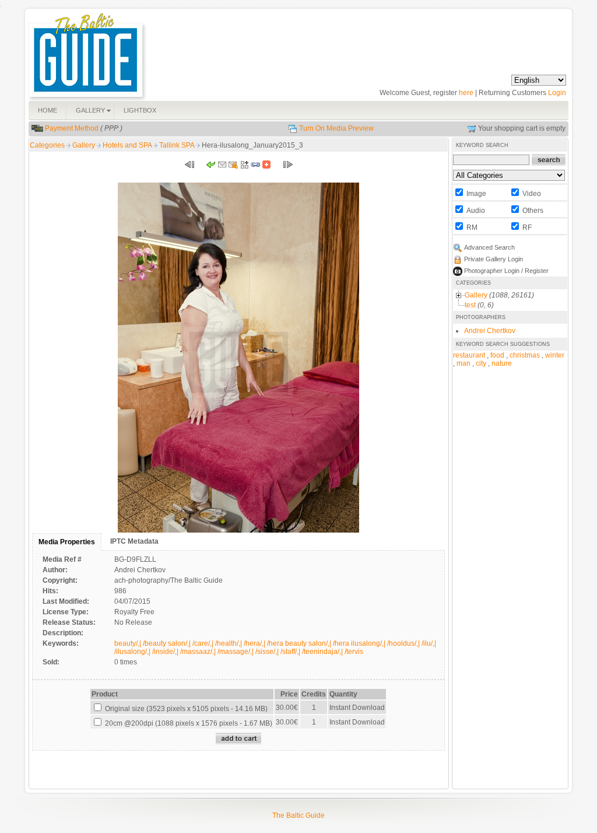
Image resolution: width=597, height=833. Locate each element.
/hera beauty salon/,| (299, 643)
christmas (525, 355)
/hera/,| (254, 643)
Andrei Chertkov (489, 331)
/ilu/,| (429, 643)
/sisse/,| (267, 652)
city (481, 363)
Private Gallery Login (493, 259)
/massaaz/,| (198, 652)
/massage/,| (235, 652)
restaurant (469, 355)
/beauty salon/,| (167, 643)
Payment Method (72, 128)
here (466, 93)
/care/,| (202, 643)
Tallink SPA (177, 145)
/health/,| (228, 643)
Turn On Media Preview (336, 128)
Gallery (84, 145)
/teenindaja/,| (322, 652)
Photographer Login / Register (506, 270)
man (463, 363)
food (497, 355)
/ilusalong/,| (132, 652)
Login (557, 93)
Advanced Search (489, 247)
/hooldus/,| (403, 643)
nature (501, 363)
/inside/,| (165, 652)
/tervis (354, 652)
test (470, 305)
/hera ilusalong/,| (359, 643)
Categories (47, 145)
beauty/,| (127, 643)
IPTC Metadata (134, 541)
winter (554, 355)
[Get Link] (255, 167)
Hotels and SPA (128, 145)
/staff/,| (290, 652)
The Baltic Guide (298, 815)
